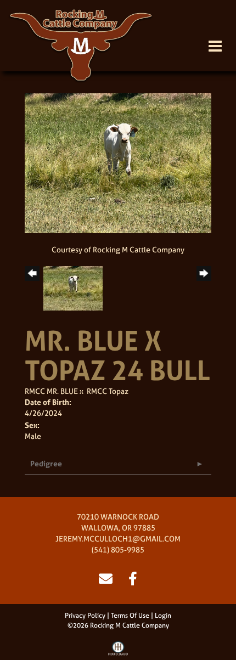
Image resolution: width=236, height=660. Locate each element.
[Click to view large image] (118, 162)
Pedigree (46, 463)
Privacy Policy (85, 615)
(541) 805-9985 (118, 549)
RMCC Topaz (107, 391)
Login (163, 615)
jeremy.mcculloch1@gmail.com (118, 538)
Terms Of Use (130, 615)
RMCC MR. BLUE (51, 391)
